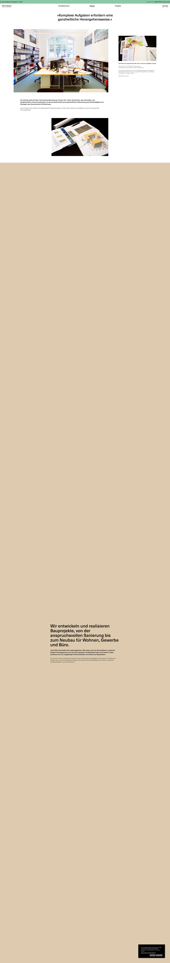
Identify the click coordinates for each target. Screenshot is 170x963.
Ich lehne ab (152, 955)
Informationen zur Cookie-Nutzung (148, 952)
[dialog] (151, 951)
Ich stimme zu (159, 955)
